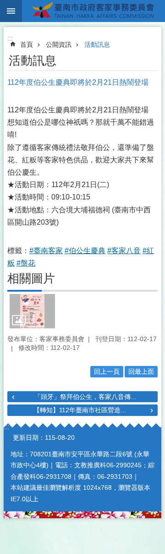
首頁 (26, 44)
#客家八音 (124, 251)
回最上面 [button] (141, 371)
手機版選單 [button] (11, 11)
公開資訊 (59, 44)
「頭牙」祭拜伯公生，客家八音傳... (85, 396)
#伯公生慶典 (85, 251)
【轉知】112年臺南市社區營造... (79, 410)
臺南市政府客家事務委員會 (93, 11)
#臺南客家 (46, 251)
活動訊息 (97, 44)
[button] (32, 311)
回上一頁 (107, 371)
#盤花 (25, 263)
